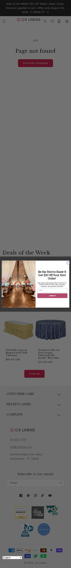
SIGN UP (52, 295)
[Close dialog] (68, 262)
